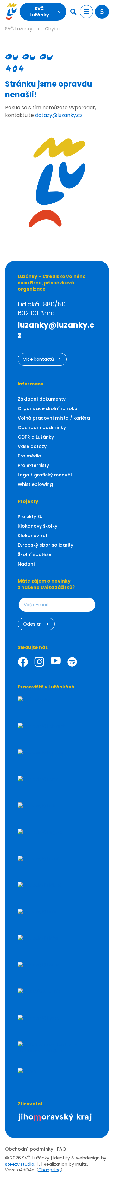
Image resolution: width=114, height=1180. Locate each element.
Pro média (29, 456)
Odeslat (32, 624)
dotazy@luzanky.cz (59, 115)
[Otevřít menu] (86, 11)
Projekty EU (30, 516)
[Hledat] (74, 12)
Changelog (49, 1169)
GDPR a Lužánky (36, 437)
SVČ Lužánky (39, 11)
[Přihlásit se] (102, 12)
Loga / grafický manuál (45, 475)
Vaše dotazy (32, 446)
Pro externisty (33, 465)
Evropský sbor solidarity (45, 545)
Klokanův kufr (33, 535)
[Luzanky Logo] (11, 12)
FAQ (61, 1149)
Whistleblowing (35, 484)
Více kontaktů (38, 359)
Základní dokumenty (42, 399)
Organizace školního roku (47, 408)
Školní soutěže (34, 554)
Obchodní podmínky (42, 427)
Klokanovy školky (37, 526)
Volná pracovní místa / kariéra (54, 418)
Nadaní (26, 564)
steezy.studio (19, 1164)
